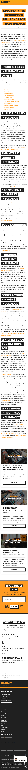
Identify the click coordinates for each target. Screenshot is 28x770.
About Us (2, 731)
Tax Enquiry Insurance (6, 374)
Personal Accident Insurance (6, 702)
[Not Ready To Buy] (3, 654)
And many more (7, 109)
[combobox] (13, 599)
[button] (24, 599)
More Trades (3, 717)
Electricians (3, 711)
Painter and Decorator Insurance (11, 101)
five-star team (19, 424)
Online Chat (8, 635)
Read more (14, 482)
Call (4, 646)
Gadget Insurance (5, 400)
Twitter (9, 742)
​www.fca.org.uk (22, 764)
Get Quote (14, 606)
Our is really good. (6, 737)
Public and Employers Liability (6, 700)
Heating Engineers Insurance (11, 105)
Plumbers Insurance (8, 91)
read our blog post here (6, 220)
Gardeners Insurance (9, 107)
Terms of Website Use (18, 750)
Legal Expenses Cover (5, 698)
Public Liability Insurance (5, 694)
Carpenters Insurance (9, 93)
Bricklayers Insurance (9, 95)
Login (2, 725)
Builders (2, 707)
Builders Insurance (8, 97)
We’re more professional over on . (9, 740)
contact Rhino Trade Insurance (8, 433)
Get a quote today (5, 250)
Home (2, 673)
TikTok (14, 742)
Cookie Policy (10, 750)
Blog (6, 673)
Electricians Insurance (9, 89)
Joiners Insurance (8, 103)
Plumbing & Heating (4, 709)
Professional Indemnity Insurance (9, 202)
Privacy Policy (4, 750)
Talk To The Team (4, 727)
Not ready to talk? (12, 658)
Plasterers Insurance (9, 99)
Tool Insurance (7, 230)
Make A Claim (3, 723)
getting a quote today (16, 186)
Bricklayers (3, 715)
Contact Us (3, 729)
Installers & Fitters (4, 713)
